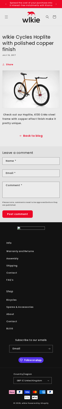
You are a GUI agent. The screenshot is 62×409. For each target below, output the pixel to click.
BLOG (9, 328)
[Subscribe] (49, 348)
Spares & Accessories (20, 307)
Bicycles (11, 299)
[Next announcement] (56, 4)
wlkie (24, 403)
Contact (11, 272)
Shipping (11, 265)
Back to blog (33, 136)
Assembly (12, 258)
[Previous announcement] (5, 4)
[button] (6, 16)
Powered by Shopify (38, 403)
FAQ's (10, 279)
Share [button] (9, 64)
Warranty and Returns (20, 251)
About (10, 314)
